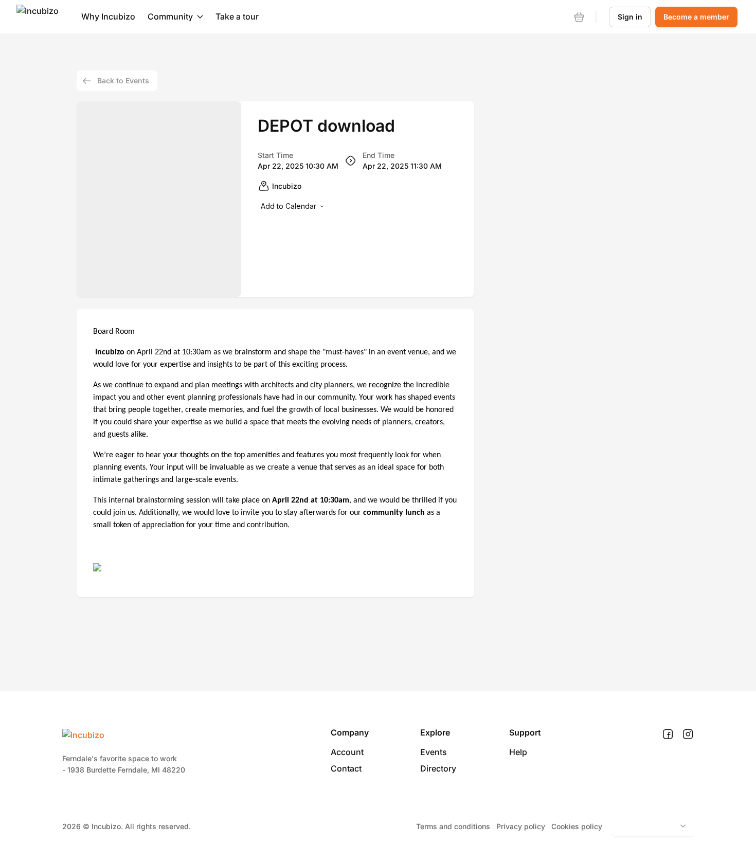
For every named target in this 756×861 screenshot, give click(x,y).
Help (518, 752)
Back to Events (123, 80)
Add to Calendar (288, 206)
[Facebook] (668, 734)
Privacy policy (520, 826)
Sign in (630, 16)
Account (347, 752)
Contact (346, 768)
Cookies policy (576, 826)
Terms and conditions (453, 826)
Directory (438, 768)
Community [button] (170, 16)
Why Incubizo (108, 16)
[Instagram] (688, 734)
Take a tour (237, 16)
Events (433, 752)
